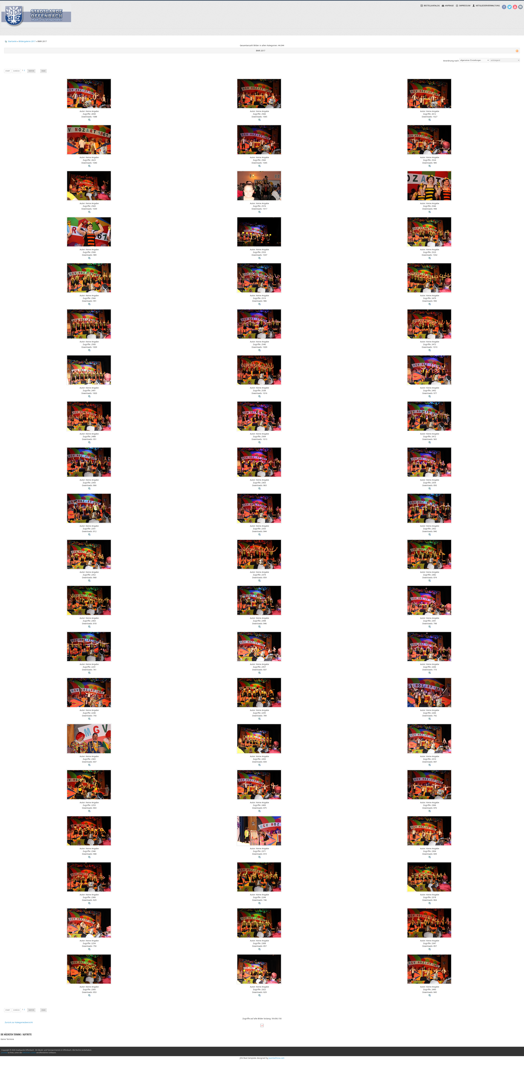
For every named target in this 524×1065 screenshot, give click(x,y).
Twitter (509, 7)
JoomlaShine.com (276, 1058)
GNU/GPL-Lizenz (29, 1052)
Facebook (504, 7)
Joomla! (4, 1052)
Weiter (31, 71)
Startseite (12, 41)
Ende (43, 71)
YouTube (515, 7)
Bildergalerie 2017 (27, 41)
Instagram (520, 7)
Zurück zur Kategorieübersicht (19, 1022)
